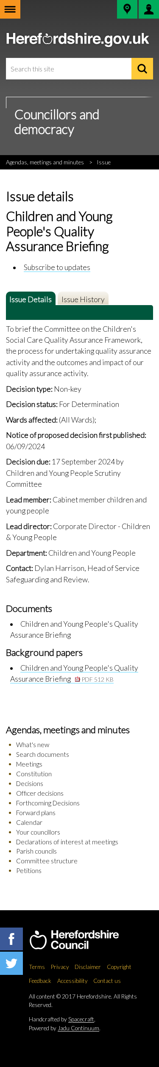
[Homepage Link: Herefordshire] (83, 940)
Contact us (107, 980)
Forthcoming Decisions (48, 803)
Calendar (29, 822)
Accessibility (72, 980)
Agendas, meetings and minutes (45, 162)
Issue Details (30, 299)
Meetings (29, 764)
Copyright (119, 966)
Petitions (29, 870)
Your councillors (38, 832)
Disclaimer (88, 966)
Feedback (40, 980)
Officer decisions (40, 793)
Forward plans (36, 812)
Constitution (34, 774)
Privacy (60, 966)
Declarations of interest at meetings (67, 842)
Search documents (42, 754)
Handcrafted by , (62, 1019)
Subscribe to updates (57, 267)
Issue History (83, 299)
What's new (32, 744)
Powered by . (64, 1028)
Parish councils (36, 851)
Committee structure (47, 861)
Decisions (29, 783)
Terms (37, 966)
